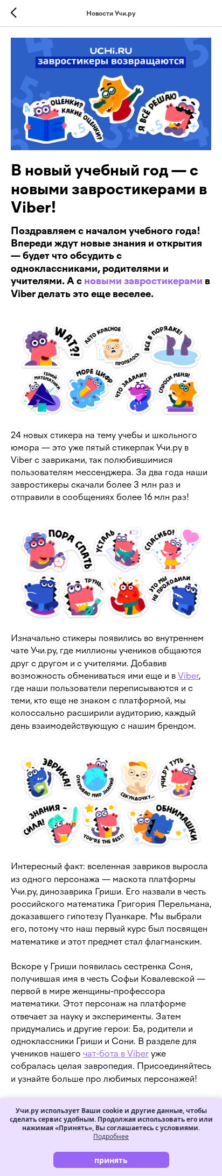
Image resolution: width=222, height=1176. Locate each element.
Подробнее (111, 1136)
